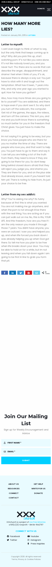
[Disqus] (26, 308)
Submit (26, 460)
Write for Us (38, 488)
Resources (14, 488)
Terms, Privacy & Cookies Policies (26, 559)
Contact (14, 498)
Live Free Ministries (37, 522)
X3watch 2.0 (27, 2)
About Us (13, 484)
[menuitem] (10, 2)
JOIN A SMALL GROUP (10, 2)
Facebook (14, 536)
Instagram (35, 540)
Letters (31, 35)
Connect (14, 493)
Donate (41, 9)
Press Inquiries (37, 544)
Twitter (13, 540)
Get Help (38, 484)
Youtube (34, 536)
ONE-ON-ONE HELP (43, 2)
